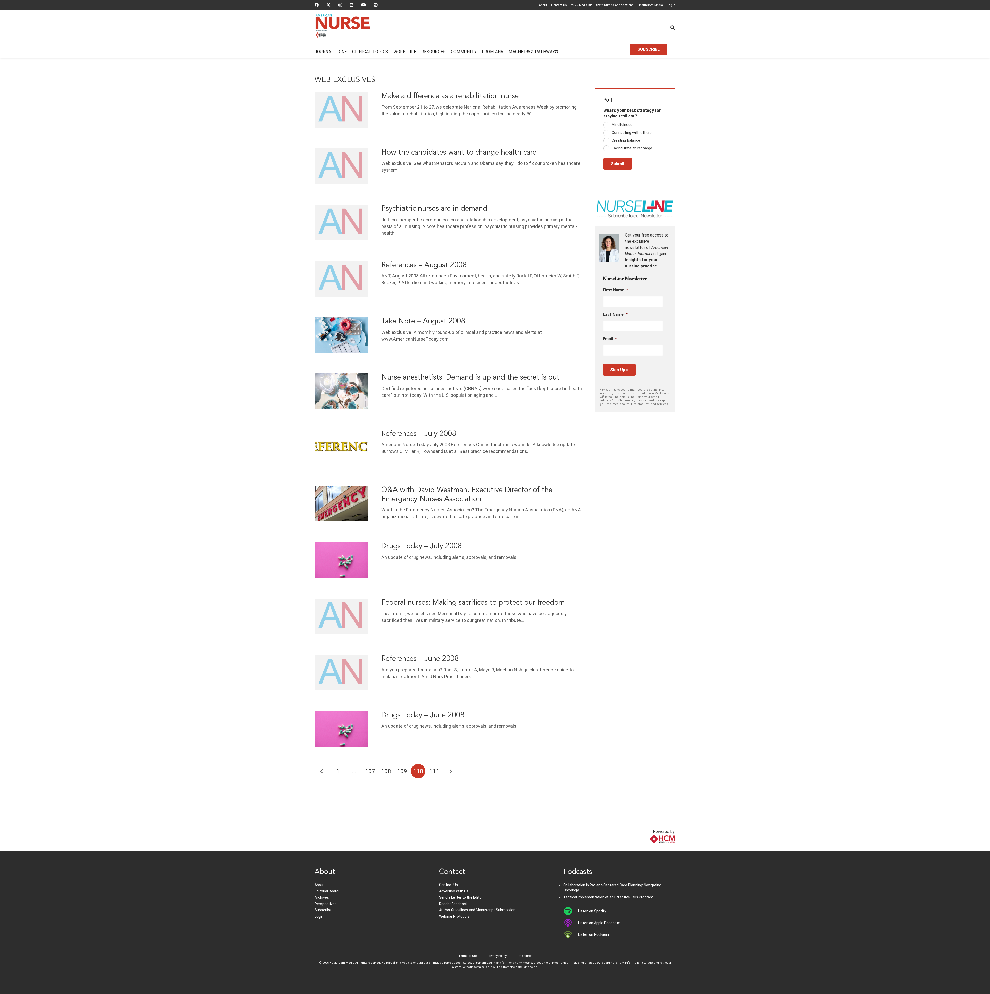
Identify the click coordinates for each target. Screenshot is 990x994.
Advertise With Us (453, 891)
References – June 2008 (420, 659)
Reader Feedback (453, 904)
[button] (672, 27)
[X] (328, 5)
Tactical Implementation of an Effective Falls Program (608, 897)
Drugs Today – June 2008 (422, 715)
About (543, 5)
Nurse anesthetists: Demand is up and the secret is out (470, 377)
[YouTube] (363, 5)
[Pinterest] (376, 5)
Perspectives (326, 904)
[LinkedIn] (351, 5)
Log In (671, 5)
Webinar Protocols (454, 916)
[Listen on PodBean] (570, 934)
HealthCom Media (650, 5)
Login (319, 916)
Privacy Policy (497, 956)
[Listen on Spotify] (570, 911)
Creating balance (626, 140)
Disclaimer (524, 956)
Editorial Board (327, 891)
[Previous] (322, 771)
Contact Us (559, 5)
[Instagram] (340, 5)
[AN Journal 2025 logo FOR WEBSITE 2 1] (343, 28)
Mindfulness (622, 124)
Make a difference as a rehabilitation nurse (450, 96)
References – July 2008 (418, 434)
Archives (322, 897)
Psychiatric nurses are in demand (434, 209)
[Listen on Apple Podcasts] (570, 923)
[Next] (450, 771)
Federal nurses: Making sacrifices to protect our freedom (473, 602)
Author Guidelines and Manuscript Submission (477, 910)
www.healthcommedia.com (651, 848)
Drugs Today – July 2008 (421, 546)
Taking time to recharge (632, 148)
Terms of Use (467, 956)
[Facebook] (317, 5)
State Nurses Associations (615, 5)
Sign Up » (619, 369)
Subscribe (323, 910)
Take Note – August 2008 (423, 321)
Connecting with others (632, 132)
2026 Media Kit (581, 5)
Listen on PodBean (593, 934)
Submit (618, 163)
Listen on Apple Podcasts (599, 923)
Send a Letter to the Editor (461, 897)
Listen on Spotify (592, 911)
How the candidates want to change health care (459, 152)
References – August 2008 (424, 265)
